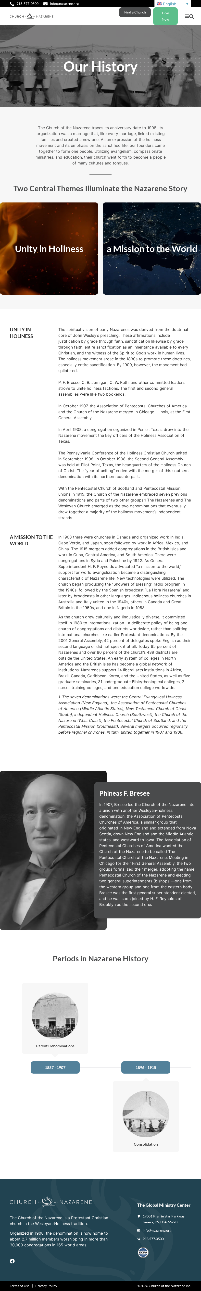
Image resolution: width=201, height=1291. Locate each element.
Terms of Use (19, 1286)
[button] (187, 16)
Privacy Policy (46, 1286)
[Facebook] (12, 1261)
